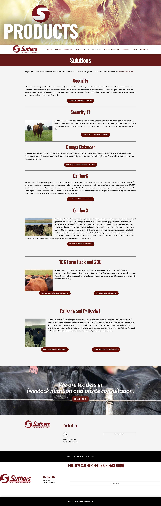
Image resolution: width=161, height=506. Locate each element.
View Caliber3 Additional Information (80, 244)
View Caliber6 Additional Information (80, 199)
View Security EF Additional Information (95, 134)
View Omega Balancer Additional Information (80, 164)
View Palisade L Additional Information (106, 349)
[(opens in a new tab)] (114, 420)
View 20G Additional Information (106, 293)
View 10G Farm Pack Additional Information (55, 293)
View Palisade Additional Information (55, 349)
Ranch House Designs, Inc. (85, 456)
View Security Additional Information (80, 100)
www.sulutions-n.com (126, 72)
